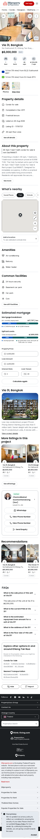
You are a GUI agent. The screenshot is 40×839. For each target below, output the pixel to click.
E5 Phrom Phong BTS (11, 677)
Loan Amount (7, 359)
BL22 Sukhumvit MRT (11, 674)
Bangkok (21, 10)
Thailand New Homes (9, 803)
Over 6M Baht (8, 666)
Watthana (31, 10)
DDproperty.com (7, 763)
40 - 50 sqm (19, 666)
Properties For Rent (9, 798)
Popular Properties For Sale (12, 808)
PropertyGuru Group (9, 702)
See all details (9, 138)
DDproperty (6, 787)
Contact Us (6, 707)
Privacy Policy (21, 824)
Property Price (7, 349)
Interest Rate (7, 369)
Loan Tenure (26, 369)
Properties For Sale (9, 792)
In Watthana (30, 664)
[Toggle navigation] (37, 3)
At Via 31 (6, 664)
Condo (12, 10)
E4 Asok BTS (24, 674)
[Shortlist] (30, 16)
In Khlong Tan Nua (17, 664)
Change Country (8, 713)
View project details (10, 433)
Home (4, 10)
